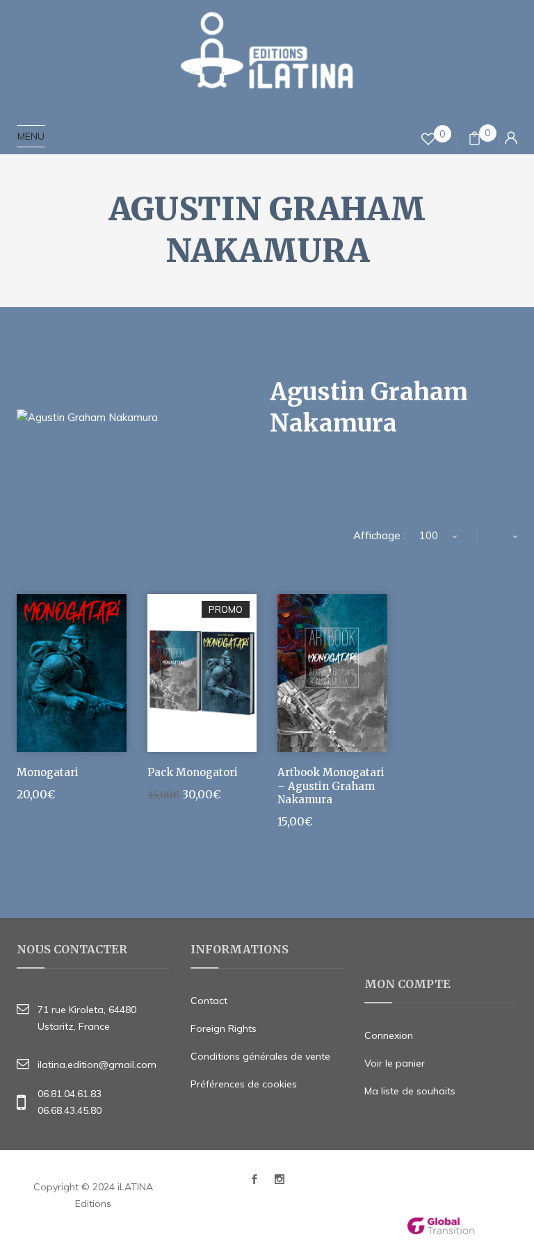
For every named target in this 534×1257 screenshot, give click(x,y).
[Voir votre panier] (474, 140)
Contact (209, 1000)
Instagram (279, 1183)
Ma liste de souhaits (409, 1091)
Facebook (254, 1183)
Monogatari (48, 772)
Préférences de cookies (244, 1084)
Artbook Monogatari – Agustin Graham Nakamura (331, 786)
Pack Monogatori (192, 772)
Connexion (388, 1035)
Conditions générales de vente (260, 1056)
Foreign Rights (224, 1028)
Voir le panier (394, 1063)
